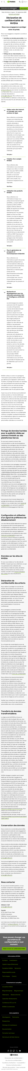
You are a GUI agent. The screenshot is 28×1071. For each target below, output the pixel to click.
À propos (5, 960)
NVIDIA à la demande (8, 1006)
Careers (14, 976)
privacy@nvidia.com (6, 95)
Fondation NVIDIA (7, 968)
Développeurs (6, 1017)
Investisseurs (13, 960)
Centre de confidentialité (8, 535)
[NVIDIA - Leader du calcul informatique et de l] (11, 1)
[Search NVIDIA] (4, 1)
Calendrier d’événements (9, 998)
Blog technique (18, 990)
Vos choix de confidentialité (13, 1060)
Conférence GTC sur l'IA (9, 1002)
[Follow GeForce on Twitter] (17, 1051)
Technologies (6, 976)
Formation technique (8, 1033)
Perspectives (6, 1021)
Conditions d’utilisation (9, 1062)
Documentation (7, 1029)
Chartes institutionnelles (13, 1065)
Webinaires (5, 994)
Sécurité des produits (9, 1067)
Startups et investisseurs (9, 1025)
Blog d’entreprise (7, 990)
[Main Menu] (2, 2)
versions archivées (14, 14)
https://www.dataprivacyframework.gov (12, 808)
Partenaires (15, 1017)
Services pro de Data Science (10, 1037)
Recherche (18, 968)
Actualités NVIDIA (7, 986)
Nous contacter (20, 1067)
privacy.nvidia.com (6, 90)
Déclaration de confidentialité (13, 1058)
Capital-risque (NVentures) (10, 964)
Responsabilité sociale (8, 972)
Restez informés (15, 994)
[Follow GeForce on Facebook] (8, 1051)
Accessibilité (21, 1062)
